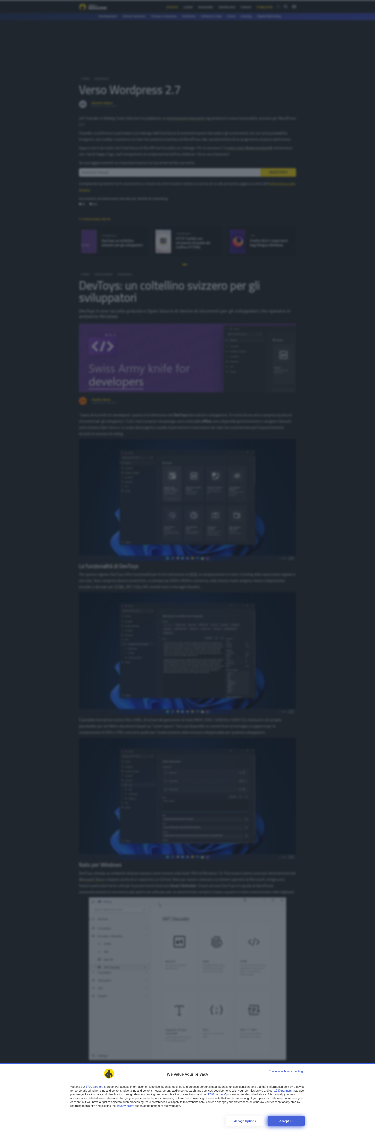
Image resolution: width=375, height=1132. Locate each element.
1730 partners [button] (94, 1086)
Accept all (286, 1121)
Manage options (244, 1121)
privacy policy (125, 1105)
